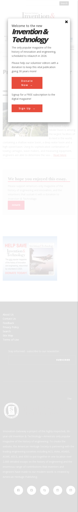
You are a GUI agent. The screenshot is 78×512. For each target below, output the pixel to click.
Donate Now (27, 83)
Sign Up (25, 108)
